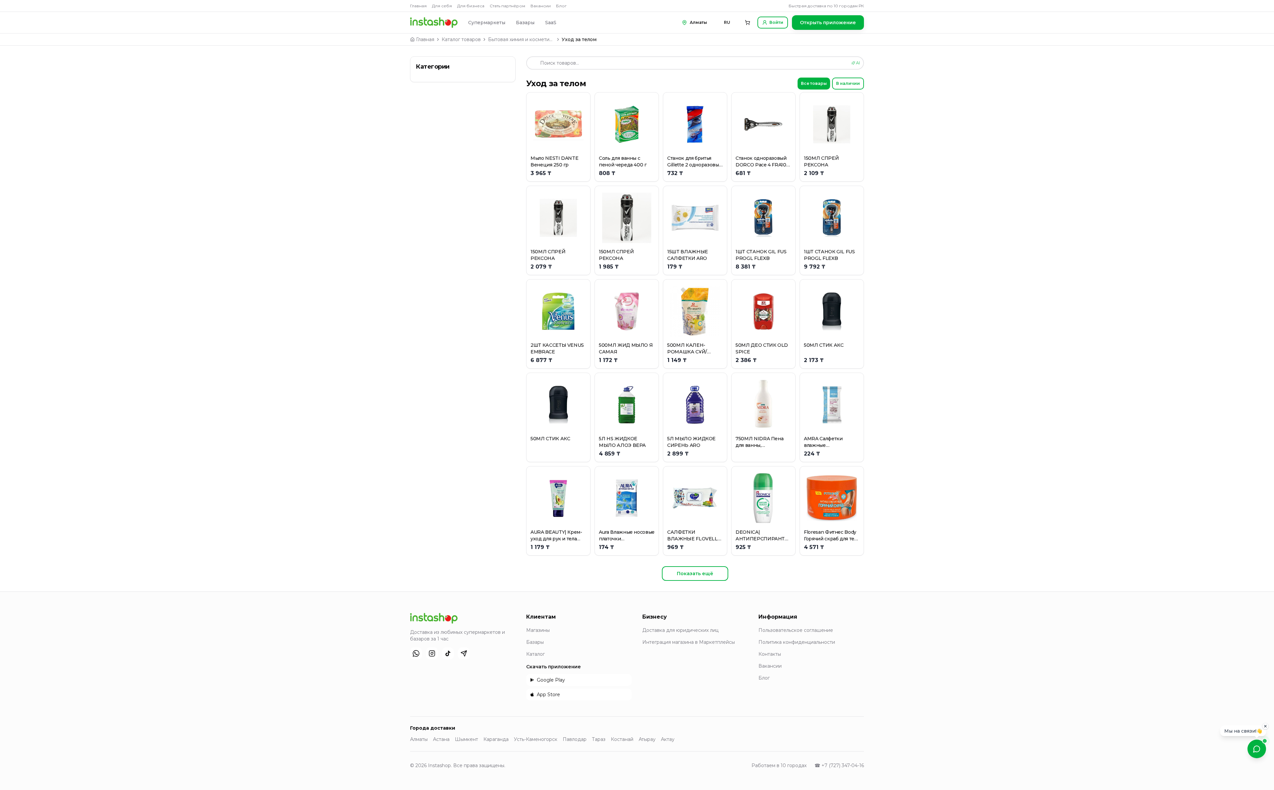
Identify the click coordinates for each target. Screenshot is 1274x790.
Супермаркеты (486, 23)
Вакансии (541, 5)
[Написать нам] (1256, 749)
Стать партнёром (507, 5)
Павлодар (575, 739)
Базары (525, 23)
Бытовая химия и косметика (521, 39)
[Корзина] (747, 23)
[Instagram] (432, 653)
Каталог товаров (461, 39)
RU (727, 22)
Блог (561, 5)
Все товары (814, 83)
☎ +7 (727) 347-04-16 (839, 765)
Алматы (419, 739)
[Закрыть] (1265, 724)
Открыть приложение (828, 23)
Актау (667, 739)
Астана (441, 739)
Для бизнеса (470, 5)
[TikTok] (448, 653)
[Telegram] (464, 653)
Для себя (442, 5)
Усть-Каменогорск (535, 739)
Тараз (598, 739)
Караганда (496, 739)
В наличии (848, 83)
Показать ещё (695, 574)
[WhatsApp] (416, 653)
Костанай (622, 739)
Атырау (647, 739)
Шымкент (466, 739)
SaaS (550, 23)
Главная (418, 5)
